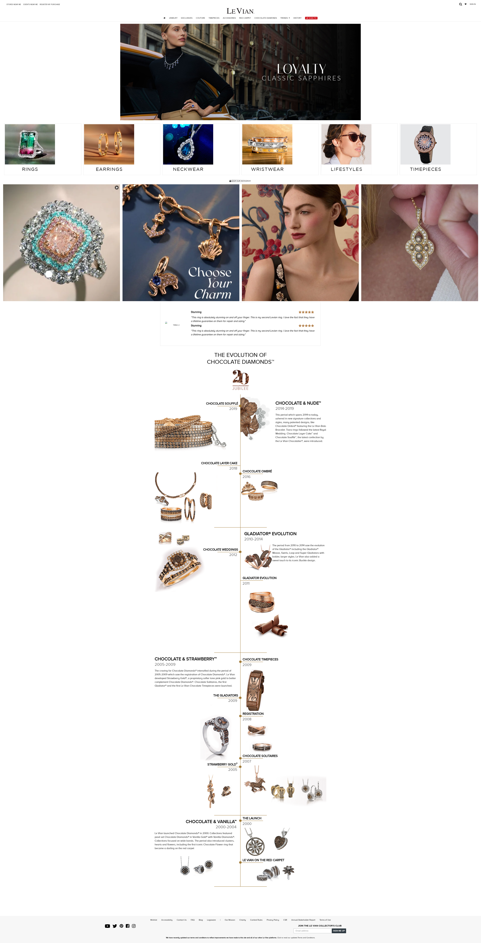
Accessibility (166, 920)
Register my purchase (50, 4)
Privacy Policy (273, 920)
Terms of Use (325, 920)
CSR (285, 920)
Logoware (211, 920)
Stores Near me (13, 4)
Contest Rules (256, 920)
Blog (201, 920)
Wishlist (153, 920)
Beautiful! (196, 312)
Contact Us (182, 920)
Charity (242, 920)
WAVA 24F (176, 325)
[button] (125, 72)
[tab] (42, 149)
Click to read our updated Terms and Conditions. (296, 938)
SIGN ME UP (339, 931)
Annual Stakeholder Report (303, 920)
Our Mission (230, 920)
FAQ (193, 920)
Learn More (61, 243)
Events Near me (30, 4)
